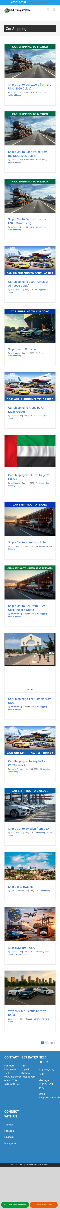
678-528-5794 (18, 2)
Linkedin (9, 1136)
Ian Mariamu (15, 614)
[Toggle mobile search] (48, 9)
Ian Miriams (15, 353)
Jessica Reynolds (17, 769)
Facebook (9, 1130)
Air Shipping (40, 290)
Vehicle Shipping (14, 95)
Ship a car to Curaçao (22, 349)
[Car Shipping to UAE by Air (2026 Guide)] (30, 451)
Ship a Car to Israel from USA (27, 542)
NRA (23, 1065)
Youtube (8, 1124)
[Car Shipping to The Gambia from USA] (30, 649)
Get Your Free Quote (44, 1205)
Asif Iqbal (14, 93)
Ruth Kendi (14, 290)
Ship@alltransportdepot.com (37, 2)
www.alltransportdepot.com (19, 1076)
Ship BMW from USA (21, 947)
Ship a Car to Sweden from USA (28, 828)
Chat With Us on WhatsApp (15, 1205)
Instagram (10, 1143)
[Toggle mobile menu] (54, 9)
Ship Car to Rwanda (20, 886)
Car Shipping (41, 93)
